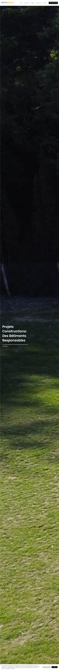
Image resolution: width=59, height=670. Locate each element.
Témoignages (38, 2)
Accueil (21, 2)
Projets (32, 2)
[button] (53, 3)
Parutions (45, 2)
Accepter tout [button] (54, 667)
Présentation (26, 2)
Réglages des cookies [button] (46, 667)
